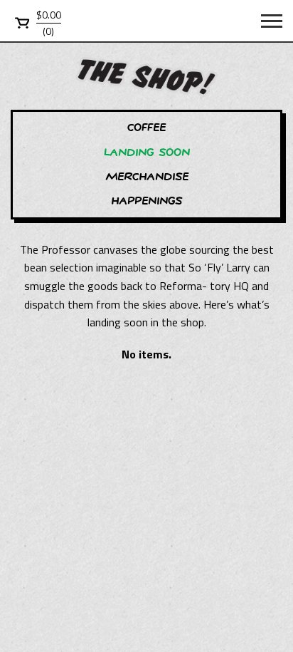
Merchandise (146, 176)
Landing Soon (147, 152)
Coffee (146, 127)
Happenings (146, 200)
